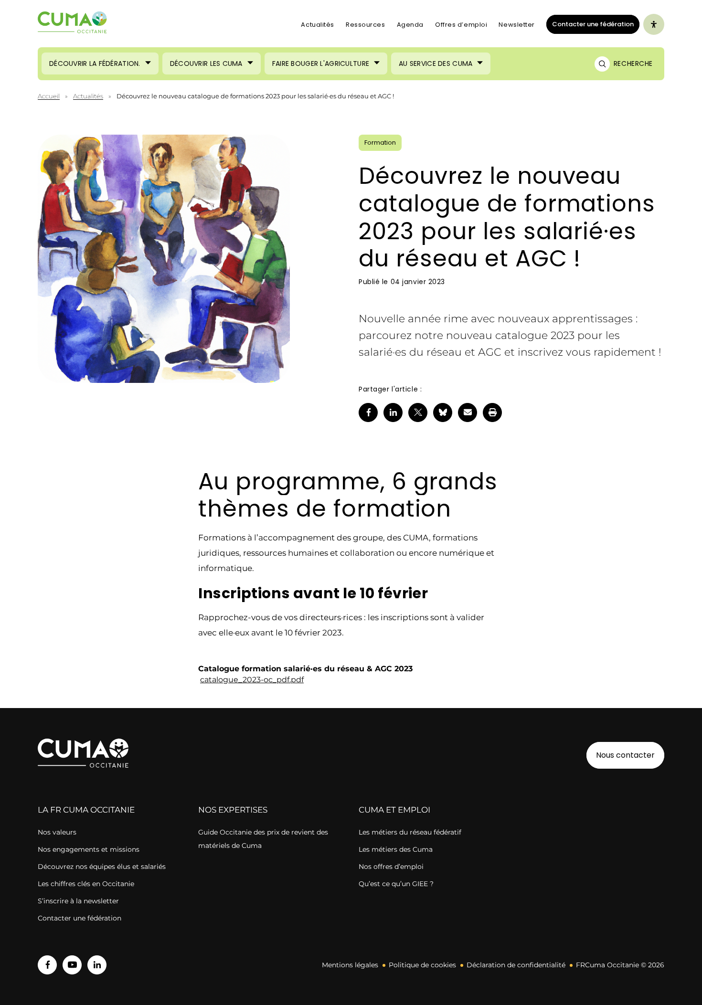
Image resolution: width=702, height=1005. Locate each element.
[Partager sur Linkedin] (393, 412)
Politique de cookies (422, 965)
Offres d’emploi (461, 24)
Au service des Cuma (435, 63)
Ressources (365, 24)
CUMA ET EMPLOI (394, 810)
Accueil (49, 96)
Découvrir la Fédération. (94, 63)
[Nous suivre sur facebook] (47, 964)
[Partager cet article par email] (467, 412)
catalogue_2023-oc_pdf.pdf (252, 679)
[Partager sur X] (417, 412)
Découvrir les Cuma (206, 63)
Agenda (410, 24)
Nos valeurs (57, 832)
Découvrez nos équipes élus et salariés (102, 866)
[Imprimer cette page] (492, 412)
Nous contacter (625, 755)
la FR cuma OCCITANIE (86, 810)
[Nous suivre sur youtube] (72, 964)
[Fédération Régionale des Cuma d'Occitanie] (72, 24)
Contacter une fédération (590, 24)
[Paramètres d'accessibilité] (653, 24)
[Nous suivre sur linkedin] (96, 964)
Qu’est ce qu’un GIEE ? (396, 883)
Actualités (317, 24)
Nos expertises (232, 810)
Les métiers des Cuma (396, 849)
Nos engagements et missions (88, 849)
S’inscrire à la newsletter (78, 901)
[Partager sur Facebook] (368, 412)
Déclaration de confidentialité (516, 965)
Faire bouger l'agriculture (320, 63)
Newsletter (517, 24)
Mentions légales (350, 965)
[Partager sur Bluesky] (442, 412)
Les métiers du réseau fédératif (410, 832)
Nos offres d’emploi (391, 866)
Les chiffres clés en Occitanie (86, 883)
